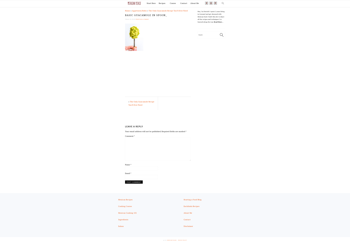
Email (128, 173)
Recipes (162, 3)
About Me (194, 3)
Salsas (121, 226)
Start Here (151, 3)
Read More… (218, 22)
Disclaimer (188, 226)
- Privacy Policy (182, 240)
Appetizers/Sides (139, 10)
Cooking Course (125, 206)
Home (127, 10)
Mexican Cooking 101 (127, 213)
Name (128, 164)
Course (173, 3)
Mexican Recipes (125, 199)
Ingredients (123, 219)
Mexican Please (172, 240)
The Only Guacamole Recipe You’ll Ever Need (168, 10)
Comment (130, 136)
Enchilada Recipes (192, 206)
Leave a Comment (144, 19)
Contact (183, 3)
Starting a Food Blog (193, 199)
